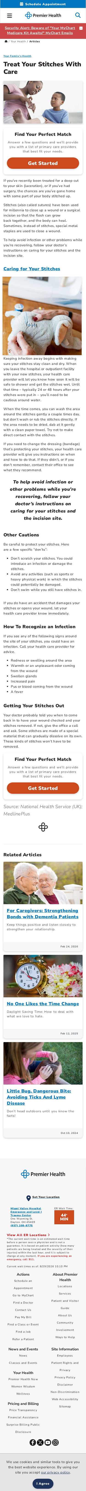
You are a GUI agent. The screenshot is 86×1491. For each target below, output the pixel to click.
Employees (65, 1355)
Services (65, 1293)
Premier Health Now (23, 1379)
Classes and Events (23, 1363)
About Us (65, 1315)
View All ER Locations (27, 1235)
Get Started (43, 163)
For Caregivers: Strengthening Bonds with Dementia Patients (42, 914)
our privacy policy (55, 1472)
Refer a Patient (23, 1339)
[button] (9, 15)
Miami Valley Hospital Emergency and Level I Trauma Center (26, 1212)
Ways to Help (65, 1337)
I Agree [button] (43, 1483)
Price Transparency (23, 1410)
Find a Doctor (23, 1302)
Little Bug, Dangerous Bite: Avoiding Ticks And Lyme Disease (39, 1097)
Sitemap (65, 1406)
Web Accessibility (65, 1399)
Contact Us (23, 1310)
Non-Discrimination (65, 1392)
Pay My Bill (23, 1317)
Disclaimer (65, 1384)
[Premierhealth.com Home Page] (6, 41)
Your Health (18, 41)
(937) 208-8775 (22, 1225)
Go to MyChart (23, 1295)
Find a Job (23, 1332)
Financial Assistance (23, 1417)
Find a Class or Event (23, 1324)
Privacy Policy (65, 1377)
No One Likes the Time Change (43, 1004)
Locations (65, 1286)
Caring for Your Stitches (31, 269)
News (23, 1355)
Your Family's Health (17, 56)
